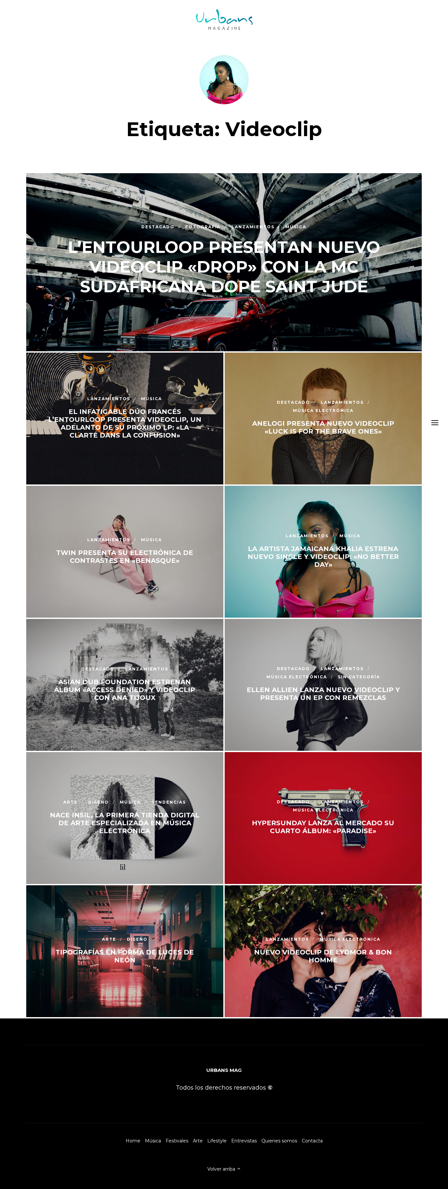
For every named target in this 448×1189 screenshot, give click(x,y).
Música (153, 1141)
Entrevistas (244, 1141)
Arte (198, 1141)
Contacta (312, 1141)
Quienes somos (279, 1141)
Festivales (177, 1141)
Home (133, 1141)
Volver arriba (221, 1169)
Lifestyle (217, 1141)
